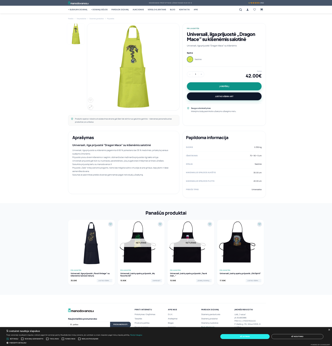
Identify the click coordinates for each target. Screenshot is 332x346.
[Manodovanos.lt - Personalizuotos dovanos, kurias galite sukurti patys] (78, 2)
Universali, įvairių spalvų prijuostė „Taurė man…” (188, 274)
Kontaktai (184, 9)
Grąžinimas (150, 314)
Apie (196, 9)
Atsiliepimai (172, 318)
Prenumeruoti (120, 324)
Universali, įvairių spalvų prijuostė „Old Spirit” (240, 273)
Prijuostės (110, 18)
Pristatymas (140, 314)
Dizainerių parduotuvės (210, 314)
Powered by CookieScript (320, 345)
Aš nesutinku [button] (297, 336)
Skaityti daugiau (136, 335)
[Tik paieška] (240, 9)
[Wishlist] (254, 9)
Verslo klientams (157, 9)
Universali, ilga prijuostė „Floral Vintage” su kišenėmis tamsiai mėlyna (90, 274)
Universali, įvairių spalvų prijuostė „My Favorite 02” (137, 274)
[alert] (166, 336)
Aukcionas (138, 9)
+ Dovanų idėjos (99, 9)
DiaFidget (156, 280)
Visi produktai (81, 18)
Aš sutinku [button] (245, 336)
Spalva (190, 53)
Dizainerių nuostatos (209, 323)
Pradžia (70, 18)
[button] (261, 9)
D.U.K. (170, 314)
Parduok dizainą (120, 9)
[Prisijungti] (247, 9)
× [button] (329, 330)
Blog (172, 9)
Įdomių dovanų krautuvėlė (205, 280)
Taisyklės (138, 318)
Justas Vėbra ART (224, 96)
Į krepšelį (224, 86)
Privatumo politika (142, 323)
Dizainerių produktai (96, 18)
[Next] (264, 253)
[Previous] (68, 253)
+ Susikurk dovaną (77, 9)
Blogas (171, 323)
